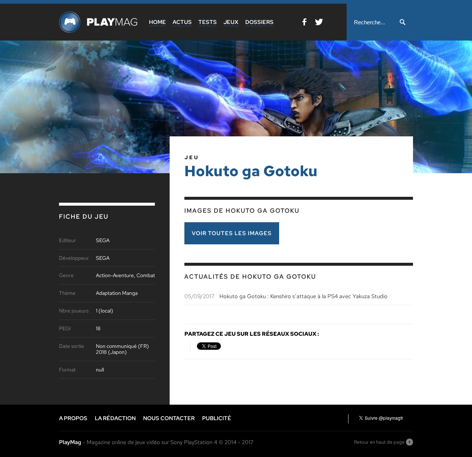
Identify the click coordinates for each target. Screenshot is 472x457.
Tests (207, 22)
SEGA (103, 240)
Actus (182, 22)
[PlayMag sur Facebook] (304, 23)
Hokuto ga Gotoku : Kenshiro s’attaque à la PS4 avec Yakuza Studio (303, 296)
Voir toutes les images (232, 233)
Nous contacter (169, 418)
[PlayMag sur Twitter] (319, 23)
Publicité (216, 418)
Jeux (231, 22)
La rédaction (115, 418)
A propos (73, 418)
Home (157, 22)
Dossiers (259, 22)
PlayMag (70, 442)
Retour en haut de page (379, 442)
